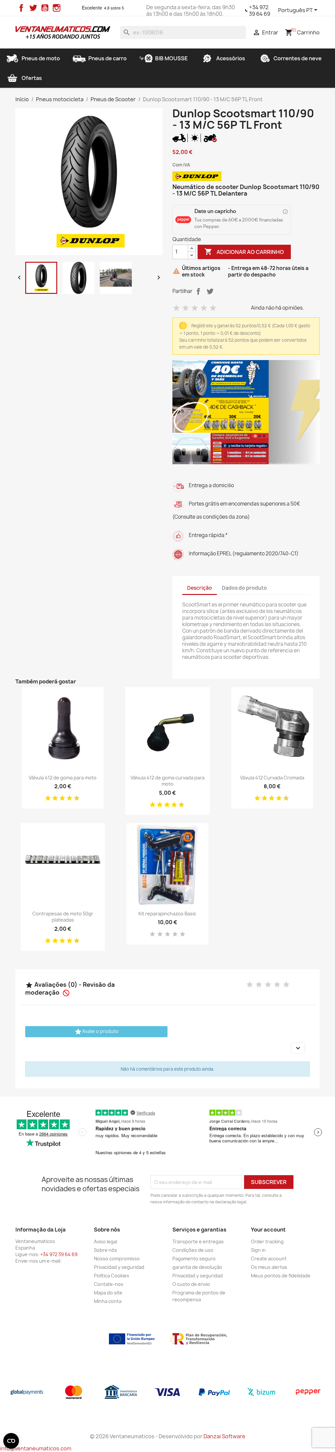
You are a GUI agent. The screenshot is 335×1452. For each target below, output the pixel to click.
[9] (74, 798)
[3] (195, 308)
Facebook (21, 8)
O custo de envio (191, 1284)
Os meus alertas (269, 1267)
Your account (268, 1229)
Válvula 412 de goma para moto (63, 777)
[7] (67, 798)
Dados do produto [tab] (244, 587)
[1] (176, 308)
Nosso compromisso (117, 1258)
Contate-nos (108, 1284)
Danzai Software (224, 1436)
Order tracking (267, 1241)
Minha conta (107, 1301)
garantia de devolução (197, 1267)
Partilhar (198, 291)
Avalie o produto (96, 1032)
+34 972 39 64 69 (259, 10)
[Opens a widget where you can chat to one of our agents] (310, 1440)
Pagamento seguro (194, 1258)
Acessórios (230, 58)
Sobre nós (105, 1250)
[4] (204, 308)
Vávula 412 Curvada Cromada (272, 777)
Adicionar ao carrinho (244, 252)
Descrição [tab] (199, 587)
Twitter (33, 8)
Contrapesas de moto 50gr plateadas (62, 916)
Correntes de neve (297, 58)
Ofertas (32, 78)
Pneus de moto (41, 58)
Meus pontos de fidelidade (280, 1275)
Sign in (258, 1250)
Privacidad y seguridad (119, 1267)
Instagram (56, 8)
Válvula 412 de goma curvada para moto (167, 780)
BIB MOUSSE (171, 58)
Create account (269, 1258)
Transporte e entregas (198, 1241)
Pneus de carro (107, 58)
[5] (213, 308)
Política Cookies (111, 1275)
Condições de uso (192, 1250)
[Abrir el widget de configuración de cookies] (11, 1441)
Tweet (210, 291)
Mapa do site (108, 1293)
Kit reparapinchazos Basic (167, 913)
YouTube (45, 8)
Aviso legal (105, 1241)
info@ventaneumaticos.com (35, 1448)
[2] (185, 308)
